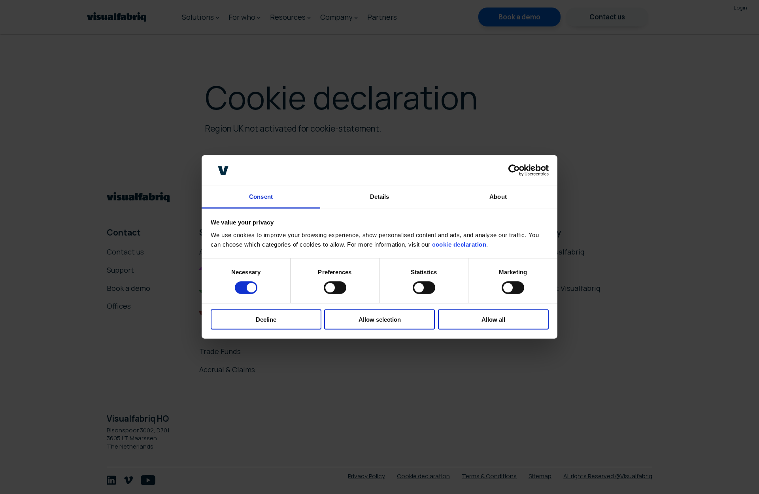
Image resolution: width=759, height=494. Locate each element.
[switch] (335, 287)
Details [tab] (379, 196)
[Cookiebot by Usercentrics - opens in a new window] (514, 170)
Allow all (493, 319)
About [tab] (498, 196)
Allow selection (380, 319)
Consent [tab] (261, 196)
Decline (266, 319)
